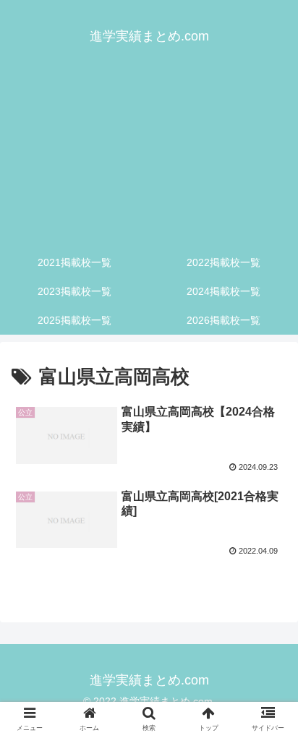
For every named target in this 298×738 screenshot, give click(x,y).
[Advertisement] (149, 159)
